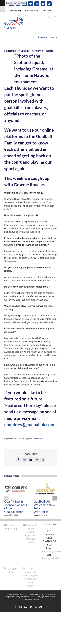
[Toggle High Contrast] (2, 3)
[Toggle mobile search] (49, 17)
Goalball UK (37, 439)
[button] (6, 498)
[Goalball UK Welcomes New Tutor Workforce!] (45, 481)
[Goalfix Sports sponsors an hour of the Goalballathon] (15, 481)
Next (52, 37)
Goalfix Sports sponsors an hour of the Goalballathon (15, 507)
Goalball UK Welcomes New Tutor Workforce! (44, 507)
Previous (42, 37)
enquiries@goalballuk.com (29, 424)
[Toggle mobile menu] (55, 17)
